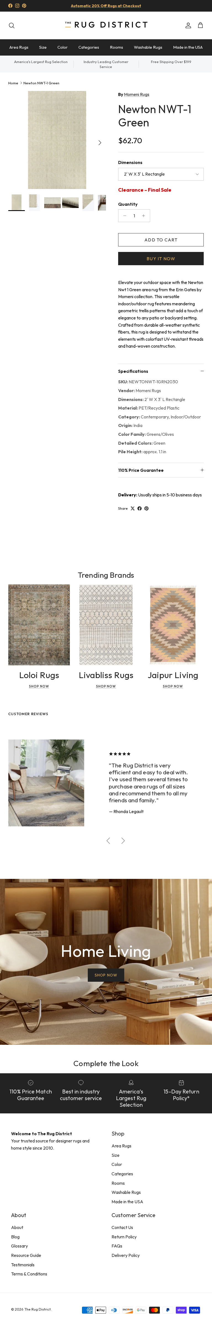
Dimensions (130, 162)
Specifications (133, 371)
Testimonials (23, 1264)
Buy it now (161, 258)
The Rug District (37, 1309)
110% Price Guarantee (141, 470)
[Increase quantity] (145, 216)
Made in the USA (188, 47)
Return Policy (124, 1236)
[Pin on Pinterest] (146, 508)
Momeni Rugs (136, 94)
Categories (88, 47)
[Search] (11, 25)
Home (13, 83)
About (17, 1227)
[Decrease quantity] (123, 216)
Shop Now (39, 686)
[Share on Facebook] (139, 508)
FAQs (117, 1246)
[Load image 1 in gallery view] (57, 140)
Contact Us (122, 1227)
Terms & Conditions (29, 1274)
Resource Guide (26, 1255)
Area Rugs (18, 47)
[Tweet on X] (133, 508)
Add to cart (160, 240)
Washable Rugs (148, 47)
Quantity (127, 204)
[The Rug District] (106, 25)
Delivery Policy (126, 1255)
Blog (15, 1236)
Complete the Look (105, 1063)
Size (43, 47)
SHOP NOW (106, 975)
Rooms (116, 47)
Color (62, 47)
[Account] (187, 25)
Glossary (19, 1246)
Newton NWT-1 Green (41, 83)
